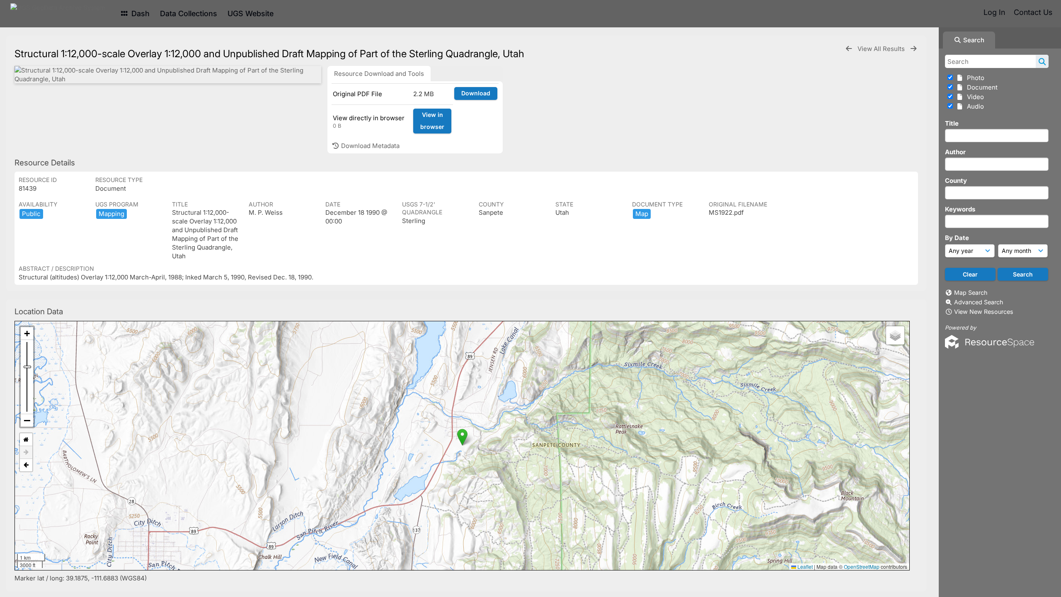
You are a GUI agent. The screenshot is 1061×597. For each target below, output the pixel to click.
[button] (462, 437)
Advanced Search (978, 302)
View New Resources (983, 311)
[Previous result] (848, 48)
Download (475, 93)
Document (981, 87)
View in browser (432, 120)
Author (955, 152)
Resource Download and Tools (379, 74)
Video (974, 97)
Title (952, 123)
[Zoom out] (27, 420)
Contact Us (1033, 12)
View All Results (882, 49)
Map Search (970, 292)
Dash (139, 13)
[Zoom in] (27, 333)
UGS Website (251, 13)
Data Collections (188, 13)
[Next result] (913, 48)
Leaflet (804, 566)
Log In (994, 12)
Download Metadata (369, 146)
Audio (974, 106)
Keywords (960, 209)
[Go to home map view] (26, 439)
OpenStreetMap (861, 566)
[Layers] (895, 335)
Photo (974, 78)
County (956, 180)
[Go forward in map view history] (26, 452)
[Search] (1042, 61)
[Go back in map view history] (26, 465)
